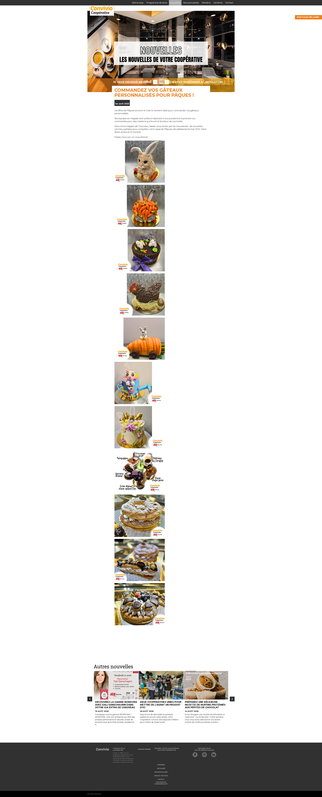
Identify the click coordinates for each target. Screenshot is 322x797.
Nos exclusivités (191, 3)
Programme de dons (157, 3)
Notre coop (138, 3)
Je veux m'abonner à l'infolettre (197, 82)
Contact (229, 3)
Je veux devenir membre (132, 82)
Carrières (217, 3)
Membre (206, 3)
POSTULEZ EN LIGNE (308, 17)
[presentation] (89, 699)
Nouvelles (175, 3)
